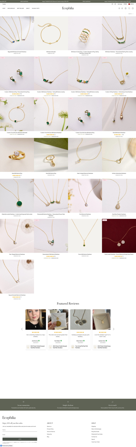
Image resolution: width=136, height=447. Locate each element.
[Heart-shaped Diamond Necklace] (85, 155)
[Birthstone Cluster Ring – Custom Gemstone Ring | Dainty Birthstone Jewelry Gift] (85, 33)
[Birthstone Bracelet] (51, 33)
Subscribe (49, 434)
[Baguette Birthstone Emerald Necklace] (17, 33)
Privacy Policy (50, 429)
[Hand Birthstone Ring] (17, 155)
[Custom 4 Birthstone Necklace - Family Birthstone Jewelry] (51, 73)
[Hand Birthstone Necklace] (119, 114)
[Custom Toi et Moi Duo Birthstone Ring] (85, 114)
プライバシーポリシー (28, 442)
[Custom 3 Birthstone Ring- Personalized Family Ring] (17, 73)
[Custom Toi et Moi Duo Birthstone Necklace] (51, 114)
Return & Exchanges (96, 429)
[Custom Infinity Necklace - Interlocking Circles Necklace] (119, 73)
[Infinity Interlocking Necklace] (119, 155)
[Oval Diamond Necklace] (85, 196)
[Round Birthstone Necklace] (85, 236)
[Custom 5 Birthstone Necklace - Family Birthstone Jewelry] (85, 73)
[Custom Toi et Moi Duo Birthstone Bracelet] (17, 114)
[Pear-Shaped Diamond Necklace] (17, 236)
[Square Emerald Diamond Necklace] (17, 277)
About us (49, 426)
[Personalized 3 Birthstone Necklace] (51, 236)
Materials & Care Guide (97, 434)
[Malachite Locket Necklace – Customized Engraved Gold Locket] (17, 196)
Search (93, 439)
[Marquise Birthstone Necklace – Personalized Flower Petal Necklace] (51, 196)
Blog (48, 436)
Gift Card (120, 4)
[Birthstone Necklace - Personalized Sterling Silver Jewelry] (119, 33)
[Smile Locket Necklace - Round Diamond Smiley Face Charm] (119, 236)
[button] (3, 8)
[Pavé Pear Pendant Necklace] (119, 196)
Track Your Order (96, 442)
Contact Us (94, 436)
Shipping (94, 426)
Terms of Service (51, 431)
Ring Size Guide (95, 431)
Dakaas (10, 445)
